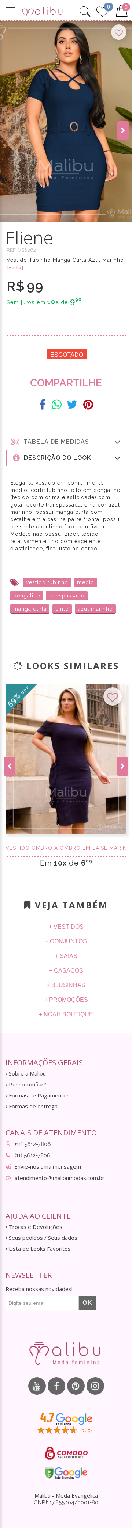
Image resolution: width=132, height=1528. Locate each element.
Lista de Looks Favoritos (39, 1248)
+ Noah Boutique (66, 1014)
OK (87, 1303)
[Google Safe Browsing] (66, 1473)
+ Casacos (66, 970)
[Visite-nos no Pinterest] (76, 1386)
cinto (62, 609)
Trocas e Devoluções (34, 1226)
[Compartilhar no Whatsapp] (56, 404)
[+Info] (15, 267)
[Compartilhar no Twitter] (72, 404)
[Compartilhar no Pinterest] (88, 404)
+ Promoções (66, 1000)
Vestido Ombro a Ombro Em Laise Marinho (66, 848)
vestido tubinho (47, 582)
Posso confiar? (26, 1084)
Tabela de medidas (54, 441)
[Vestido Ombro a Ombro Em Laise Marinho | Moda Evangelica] (66, 759)
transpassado (67, 596)
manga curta (30, 609)
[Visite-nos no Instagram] (95, 1386)
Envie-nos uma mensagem (47, 1166)
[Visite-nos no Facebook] (56, 1386)
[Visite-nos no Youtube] (37, 1386)
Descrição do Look (55, 457)
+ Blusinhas (66, 985)
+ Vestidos (66, 927)
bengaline (26, 596)
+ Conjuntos (66, 941)
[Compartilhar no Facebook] (42, 404)
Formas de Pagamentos (38, 1095)
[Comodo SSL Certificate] (66, 1453)
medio (85, 582)
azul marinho (95, 609)
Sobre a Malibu (26, 1073)
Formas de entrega (32, 1106)
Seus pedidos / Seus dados (42, 1237)
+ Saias (66, 956)
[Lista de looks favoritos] (102, 10)
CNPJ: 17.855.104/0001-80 (66, 1502)
